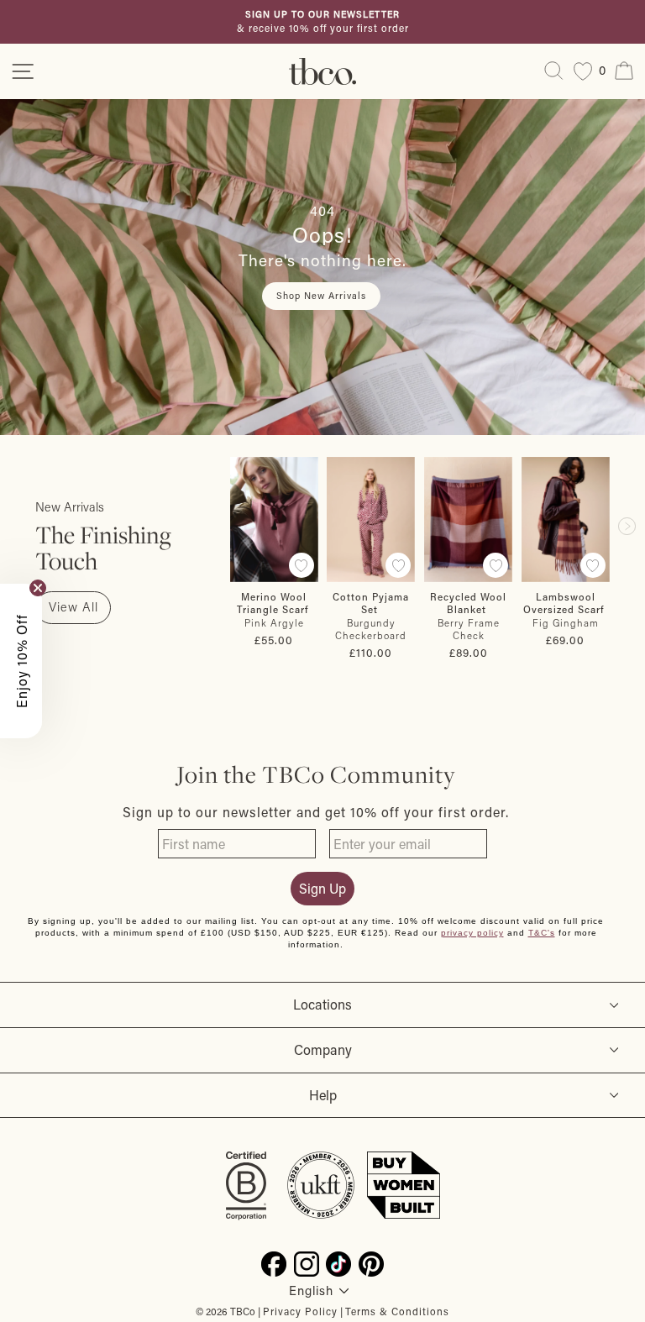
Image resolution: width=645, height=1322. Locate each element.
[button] (21, 661)
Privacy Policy (300, 1311)
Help (323, 1095)
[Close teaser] (37, 588)
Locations (322, 1004)
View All (73, 607)
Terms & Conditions (397, 1311)
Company (323, 1049)
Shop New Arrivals (321, 296)
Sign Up (322, 888)
